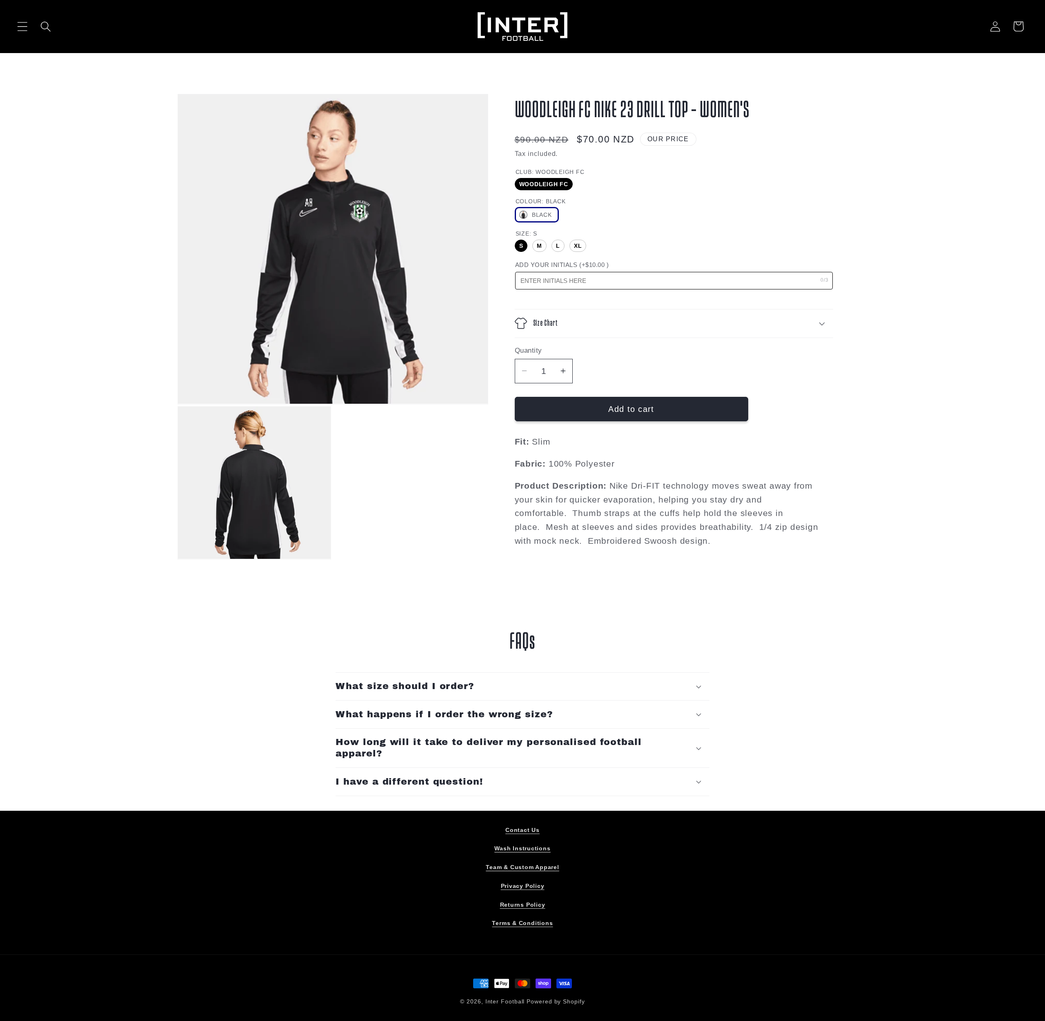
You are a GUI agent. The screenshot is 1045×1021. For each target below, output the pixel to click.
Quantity (528, 350)
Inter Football (505, 1001)
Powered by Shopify (556, 1001)
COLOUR (541, 201)
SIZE (526, 233)
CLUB (550, 171)
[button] (22, 26)
